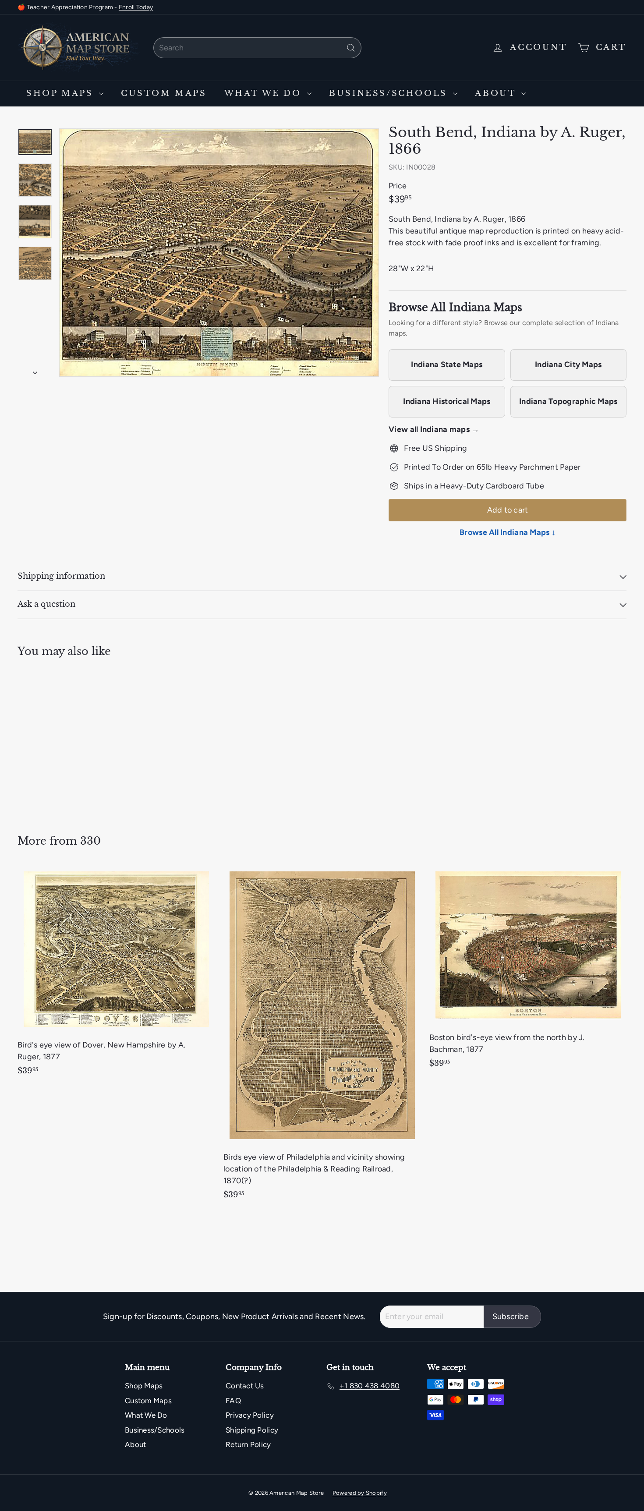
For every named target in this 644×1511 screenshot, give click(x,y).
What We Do (264, 93)
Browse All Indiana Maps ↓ (508, 532)
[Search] (350, 47)
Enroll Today (136, 7)
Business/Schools (390, 93)
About (497, 93)
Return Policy (248, 1444)
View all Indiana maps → (434, 429)
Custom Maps (164, 93)
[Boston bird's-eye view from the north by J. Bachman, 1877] (527, 971)
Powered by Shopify (360, 1493)
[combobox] (257, 47)
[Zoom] (219, 252)
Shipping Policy (252, 1430)
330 (90, 841)
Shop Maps (61, 93)
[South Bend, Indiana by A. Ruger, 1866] (65, 739)
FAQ (233, 1400)
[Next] (35, 370)
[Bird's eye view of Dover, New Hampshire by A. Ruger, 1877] (116, 975)
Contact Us (245, 1385)
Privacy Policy (250, 1415)
